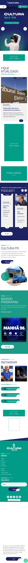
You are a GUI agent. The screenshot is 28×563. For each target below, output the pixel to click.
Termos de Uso (14, 553)
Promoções (3, 529)
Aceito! (13, 558)
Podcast (3, 527)
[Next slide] (25, 29)
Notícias (3, 532)
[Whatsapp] (26, 561)
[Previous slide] (2, 393)
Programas (3, 525)
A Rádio (2, 522)
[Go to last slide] (3, 29)
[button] (23, 6)
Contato (3, 534)
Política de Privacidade (6, 537)
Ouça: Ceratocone (19, 214)
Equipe (2, 523)
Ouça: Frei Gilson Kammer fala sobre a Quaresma (5, 208)
